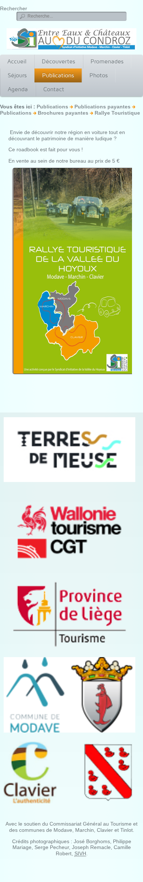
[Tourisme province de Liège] (69, 614)
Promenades (107, 61)
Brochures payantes (63, 113)
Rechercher (13, 8)
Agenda (18, 89)
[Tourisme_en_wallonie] (69, 531)
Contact (53, 89)
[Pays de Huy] (69, 449)
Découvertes (58, 61)
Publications (58, 75)
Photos (98, 75)
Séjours (17, 75)
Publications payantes (102, 107)
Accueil (16, 61)
